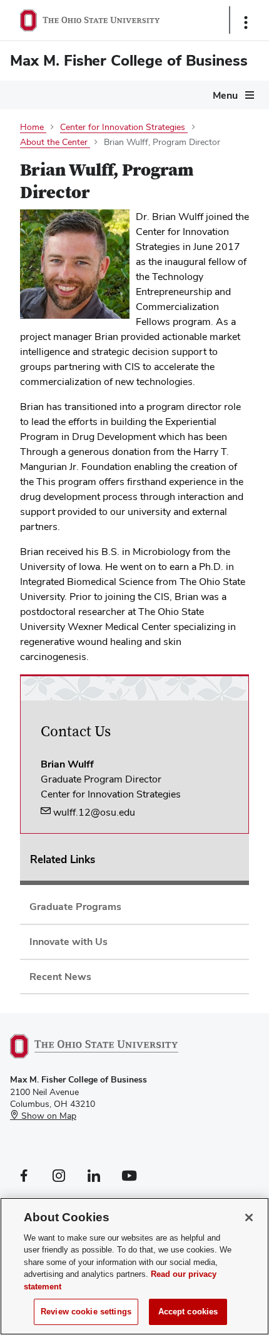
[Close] (249, 1217)
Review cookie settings (86, 1311)
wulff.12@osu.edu (93, 812)
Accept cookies (188, 1311)
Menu (225, 95)
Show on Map (47, 1115)
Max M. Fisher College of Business (129, 60)
